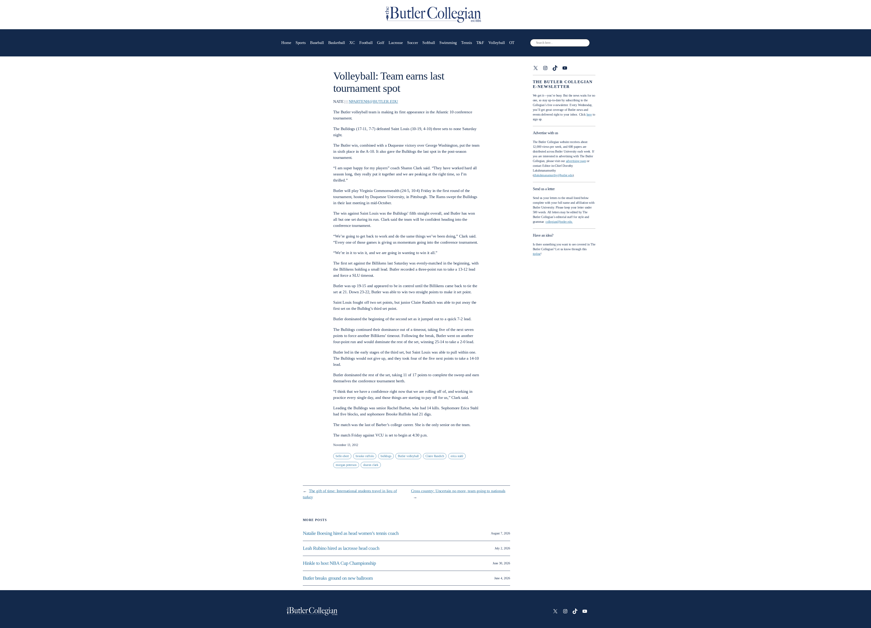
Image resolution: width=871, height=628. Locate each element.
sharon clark (370, 465)
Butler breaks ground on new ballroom (338, 578)
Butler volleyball (408, 456)
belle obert (342, 456)
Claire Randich (435, 456)
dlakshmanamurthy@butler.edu (553, 175)
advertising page (576, 161)
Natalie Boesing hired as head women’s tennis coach (351, 533)
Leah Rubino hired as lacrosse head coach (341, 548)
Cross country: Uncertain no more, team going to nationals (458, 491)
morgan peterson (346, 465)
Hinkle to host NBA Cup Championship (339, 563)
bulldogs (386, 456)
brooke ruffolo (365, 456)
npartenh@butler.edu (373, 101)
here (589, 114)
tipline (537, 254)
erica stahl (457, 456)
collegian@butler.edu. (559, 221)
